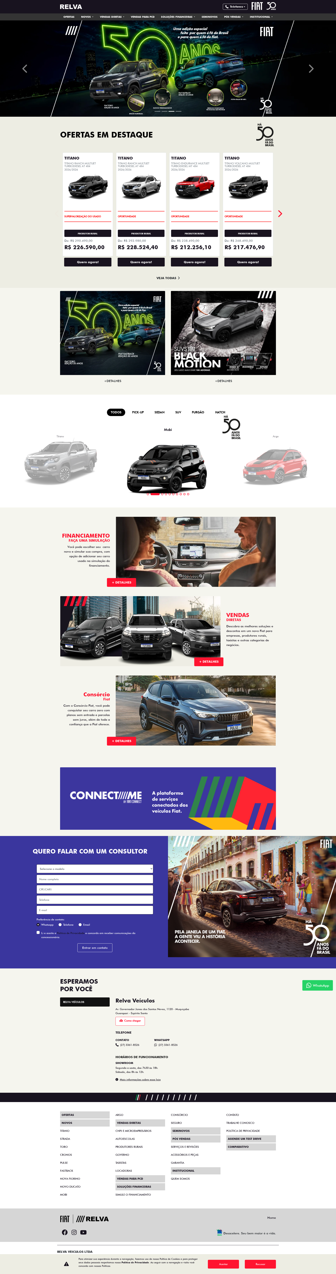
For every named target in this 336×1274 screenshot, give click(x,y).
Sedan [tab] (159, 698)
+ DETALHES (121, 868)
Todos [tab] (116, 698)
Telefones (236, 6)
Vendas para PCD (143, 16)
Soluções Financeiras (177, 16)
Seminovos (210, 16)
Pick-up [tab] (138, 698)
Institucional (260, 16)
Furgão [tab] (198, 698)
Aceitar (223, 1264)
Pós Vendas (233, 16)
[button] (25, 211)
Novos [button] (86, 16)
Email (86, 1210)
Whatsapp (47, 1210)
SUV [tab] (178, 698)
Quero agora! (88, 548)
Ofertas (68, 16)
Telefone (68, 1210)
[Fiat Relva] (71, 6)
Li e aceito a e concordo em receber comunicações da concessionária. (88, 1221)
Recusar (260, 1264)
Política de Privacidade (71, 1219)
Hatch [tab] (220, 698)
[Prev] (280, 499)
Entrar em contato (95, 1233)
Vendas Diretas (111, 16)
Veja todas (166, 564)
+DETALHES (112, 667)
